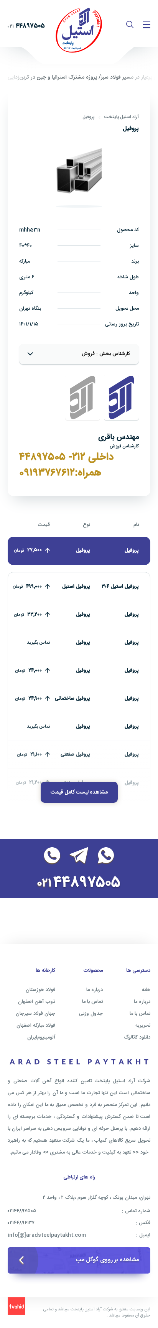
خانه (146, 990)
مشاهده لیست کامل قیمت (79, 792)
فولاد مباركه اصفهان (35, 1025)
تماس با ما (140, 1013)
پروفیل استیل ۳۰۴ (120, 586)
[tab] (121, 398)
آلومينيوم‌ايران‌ (41, 1037)
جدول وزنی (91, 1013)
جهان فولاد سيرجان (35, 1013)
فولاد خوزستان (40, 990)
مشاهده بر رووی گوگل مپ (107, 1260)
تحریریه (142, 1025)
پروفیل (88, 117)
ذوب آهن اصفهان (36, 1002)
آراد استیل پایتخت (121, 117)
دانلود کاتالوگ (137, 1037)
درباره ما (142, 1002)
